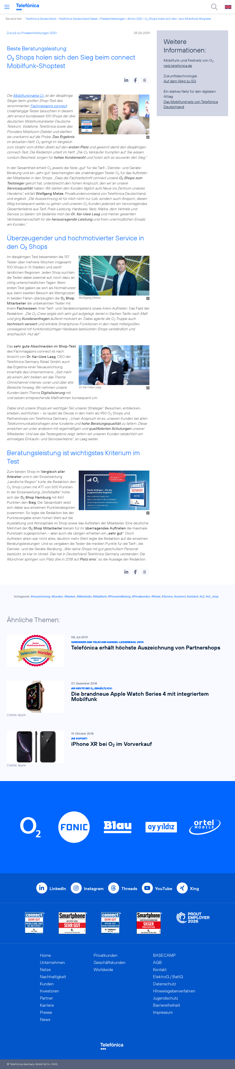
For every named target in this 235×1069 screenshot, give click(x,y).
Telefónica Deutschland (40, 18)
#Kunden (57, 596)
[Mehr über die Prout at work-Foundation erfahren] (193, 923)
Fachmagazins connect (48, 105)
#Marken (70, 596)
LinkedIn (58, 888)
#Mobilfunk (100, 596)
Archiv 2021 (135, 18)
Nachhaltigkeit (53, 976)
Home (45, 955)
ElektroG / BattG (168, 976)
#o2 (202, 596)
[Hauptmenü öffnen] (7, 7)
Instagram (94, 888)
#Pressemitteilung (119, 596)
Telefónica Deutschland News (78, 18)
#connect (180, 596)
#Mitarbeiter (84, 596)
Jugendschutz (165, 998)
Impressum (163, 1012)
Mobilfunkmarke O (28, 95)
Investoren (49, 991)
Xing (194, 888)
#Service (167, 596)
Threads (129, 888)
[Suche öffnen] (214, 7)
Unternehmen (52, 962)
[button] (126, 80)
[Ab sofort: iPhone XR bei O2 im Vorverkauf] (115, 749)
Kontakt (160, 969)
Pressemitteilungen (112, 18)
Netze (45, 969)
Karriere (47, 1005)
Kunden (47, 983)
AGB (157, 962)
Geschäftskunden (110, 962)
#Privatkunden (141, 596)
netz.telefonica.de (178, 65)
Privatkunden (106, 955)
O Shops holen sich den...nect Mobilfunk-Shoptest (178, 18)
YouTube (163, 888)
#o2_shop (212, 596)
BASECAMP (164, 955)
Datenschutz (164, 983)
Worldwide (103, 969)
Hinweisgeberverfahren (174, 991)
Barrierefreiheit (166, 1005)
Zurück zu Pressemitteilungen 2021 (32, 33)
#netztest (192, 596)
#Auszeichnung (40, 596)
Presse (46, 1012)
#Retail (155, 596)
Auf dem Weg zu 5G (180, 81)
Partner (46, 998)
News (45, 1019)
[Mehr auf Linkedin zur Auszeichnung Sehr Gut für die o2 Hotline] (111, 923)
